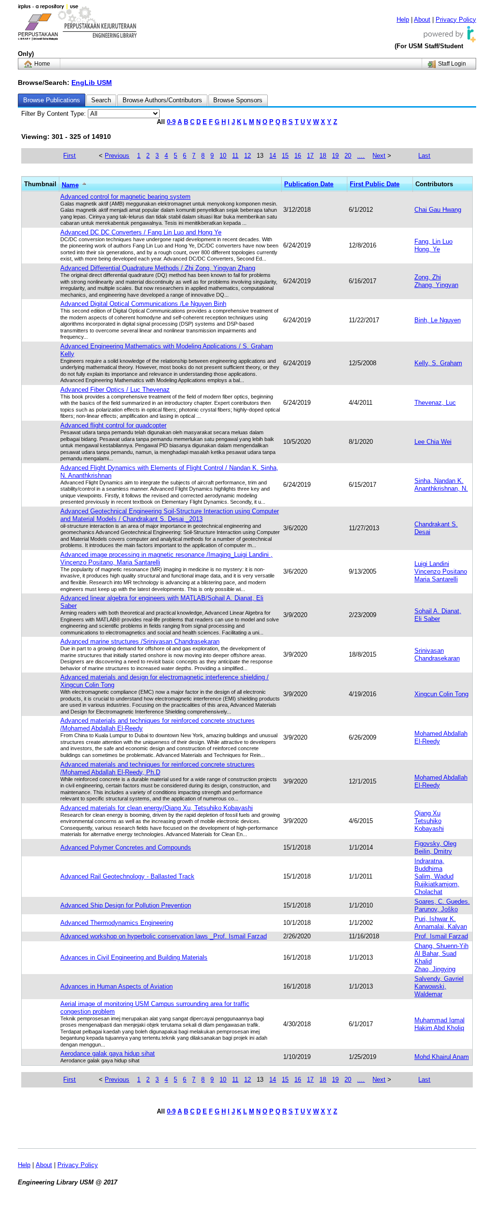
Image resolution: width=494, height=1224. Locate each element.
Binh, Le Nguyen (437, 320)
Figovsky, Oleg (435, 843)
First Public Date (374, 184)
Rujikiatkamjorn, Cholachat (436, 887)
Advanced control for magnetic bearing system (125, 196)
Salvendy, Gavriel (439, 978)
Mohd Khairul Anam (441, 1056)
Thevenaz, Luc (435, 402)
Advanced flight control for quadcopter (113, 425)
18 (322, 155)
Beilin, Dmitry (433, 851)
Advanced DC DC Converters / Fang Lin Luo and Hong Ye (140, 232)
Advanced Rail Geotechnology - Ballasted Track (127, 876)
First (69, 155)
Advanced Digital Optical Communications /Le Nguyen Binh (143, 303)
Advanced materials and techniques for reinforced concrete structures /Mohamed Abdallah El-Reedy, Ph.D (157, 768)
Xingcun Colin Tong (441, 694)
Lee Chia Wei (433, 441)
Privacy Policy (456, 19)
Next (378, 155)
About (422, 19)
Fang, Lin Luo (433, 241)
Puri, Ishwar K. (435, 918)
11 (235, 155)
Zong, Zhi (427, 277)
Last (424, 155)
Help (403, 19)
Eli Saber (427, 618)
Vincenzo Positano (440, 571)
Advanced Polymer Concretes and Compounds (125, 847)
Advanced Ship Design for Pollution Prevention (125, 905)
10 (223, 155)
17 (310, 155)
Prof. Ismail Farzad (441, 936)
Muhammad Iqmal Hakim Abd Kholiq (439, 1024)
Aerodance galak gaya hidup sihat (107, 1053)
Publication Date (308, 184)
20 (347, 155)
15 (285, 155)
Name (70, 185)
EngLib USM (91, 82)
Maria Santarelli (436, 579)
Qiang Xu (427, 813)
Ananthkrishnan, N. (441, 488)
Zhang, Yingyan (436, 285)
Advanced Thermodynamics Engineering (116, 922)
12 (247, 155)
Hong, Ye (427, 249)
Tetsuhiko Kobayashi (429, 824)
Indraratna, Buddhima (429, 864)
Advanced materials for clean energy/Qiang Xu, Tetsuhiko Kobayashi (156, 807)
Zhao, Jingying (434, 969)
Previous (117, 155)
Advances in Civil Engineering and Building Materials (133, 957)
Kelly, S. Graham (438, 363)
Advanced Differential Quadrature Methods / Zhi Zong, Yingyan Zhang (157, 268)
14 (272, 155)
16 (297, 155)
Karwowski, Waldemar (430, 990)
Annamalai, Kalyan (440, 926)
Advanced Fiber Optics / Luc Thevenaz (115, 389)
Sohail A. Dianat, (437, 611)
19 (335, 155)
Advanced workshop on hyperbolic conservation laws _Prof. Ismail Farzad (163, 936)
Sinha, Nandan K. (439, 480)
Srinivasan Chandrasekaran (437, 654)
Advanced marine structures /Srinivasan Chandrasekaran (140, 641)
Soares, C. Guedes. (442, 901)
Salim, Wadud (433, 876)
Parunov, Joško (436, 909)
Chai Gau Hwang (437, 209)
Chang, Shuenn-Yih (441, 945)
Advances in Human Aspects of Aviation (116, 986)
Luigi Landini (431, 563)
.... (361, 155)
